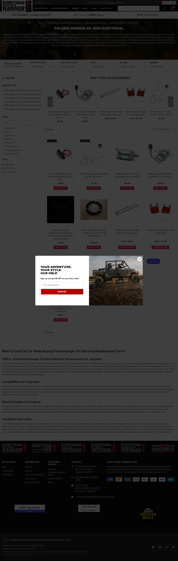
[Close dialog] (139, 259)
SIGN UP (62, 291)
